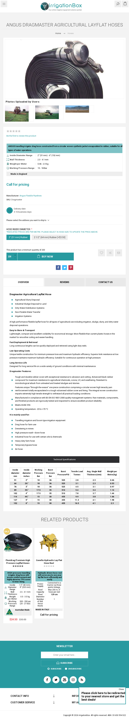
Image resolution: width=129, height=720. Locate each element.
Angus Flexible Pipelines (31, 195)
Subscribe (56, 669)
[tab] (23, 282)
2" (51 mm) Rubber (18, 237)
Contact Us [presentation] (105, 282)
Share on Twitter (64, 267)
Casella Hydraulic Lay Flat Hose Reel (49, 561)
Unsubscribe (74, 669)
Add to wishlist (101, 252)
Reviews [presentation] (64, 282)
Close (121, 689)
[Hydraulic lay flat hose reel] (49, 542)
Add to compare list (110, 252)
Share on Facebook (58, 267)
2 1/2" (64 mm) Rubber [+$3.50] (49, 237)
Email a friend (118, 252)
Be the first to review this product (21, 136)
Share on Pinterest (70, 267)
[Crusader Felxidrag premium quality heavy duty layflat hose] (18, 542)
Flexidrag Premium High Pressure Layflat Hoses (18, 561)
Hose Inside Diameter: (18, 229)
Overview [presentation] (23, 282)
